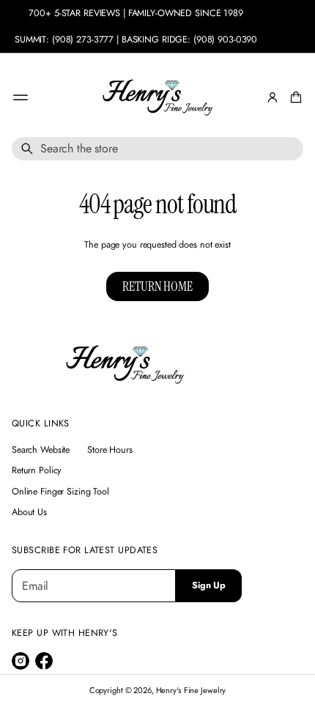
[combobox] (157, 148)
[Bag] (293, 97)
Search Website (41, 449)
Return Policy (37, 470)
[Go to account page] (272, 97)
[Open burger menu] (20, 97)
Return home (157, 286)
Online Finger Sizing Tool (60, 491)
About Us (29, 512)
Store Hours (110, 449)
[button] (293, 97)
